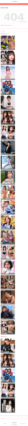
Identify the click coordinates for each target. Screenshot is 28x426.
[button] (26, 31)
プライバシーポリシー (14, 423)
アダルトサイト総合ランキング (23, 423)
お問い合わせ (4, 423)
